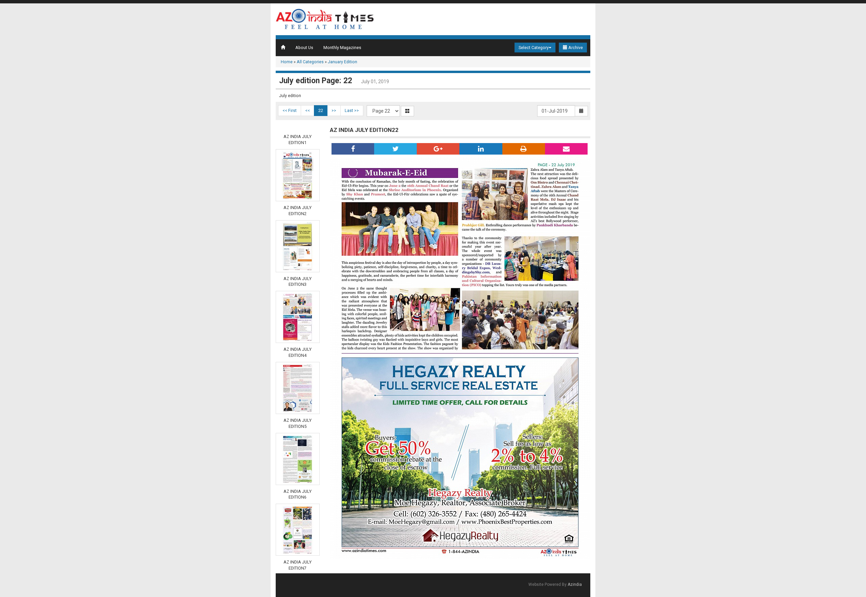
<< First (289, 110)
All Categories (310, 61)
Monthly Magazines (342, 47)
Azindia (575, 584)
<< (307, 110)
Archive (575, 47)
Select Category (534, 47)
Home (287, 61)
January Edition (342, 61)
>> (334, 110)
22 (320, 110)
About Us (304, 47)
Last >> (352, 110)
